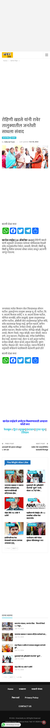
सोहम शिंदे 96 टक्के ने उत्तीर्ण (23, 667)
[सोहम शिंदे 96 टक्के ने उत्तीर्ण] (14, 503)
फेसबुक (7, 429)
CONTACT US (25, 706)
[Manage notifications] (44, 722)
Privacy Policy (31, 697)
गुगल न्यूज (40, 429)
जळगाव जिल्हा (6, 137)
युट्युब (22, 429)
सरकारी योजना (37, 689)
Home (10, 689)
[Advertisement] (25, 26)
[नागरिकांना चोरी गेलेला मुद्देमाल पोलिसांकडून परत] (36, 528)
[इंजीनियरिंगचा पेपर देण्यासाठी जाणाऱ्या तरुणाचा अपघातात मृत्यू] (14, 528)
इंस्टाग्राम (30, 429)
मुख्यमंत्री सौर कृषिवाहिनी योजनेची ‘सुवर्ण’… (28, 656)
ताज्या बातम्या (10, 472)
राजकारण (13, 137)
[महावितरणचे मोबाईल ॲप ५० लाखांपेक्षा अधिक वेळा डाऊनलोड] (36, 503)
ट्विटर (15, 429)
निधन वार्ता (15, 697)
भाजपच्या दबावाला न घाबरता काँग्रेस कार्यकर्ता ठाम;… (31, 634)
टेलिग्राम (25, 432)
